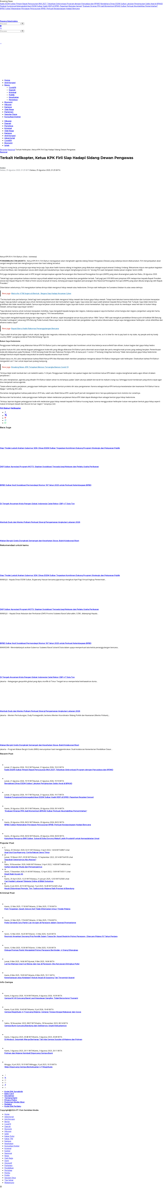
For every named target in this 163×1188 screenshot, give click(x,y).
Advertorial (9, 138)
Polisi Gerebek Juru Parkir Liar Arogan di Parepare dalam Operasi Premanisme (40, 923)
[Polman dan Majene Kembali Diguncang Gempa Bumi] (10, 1048)
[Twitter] (5, 1078)
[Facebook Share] (5, 412)
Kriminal (12, 92)
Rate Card (9, 1094)
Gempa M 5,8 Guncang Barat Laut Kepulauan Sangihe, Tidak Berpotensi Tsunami (41, 998)
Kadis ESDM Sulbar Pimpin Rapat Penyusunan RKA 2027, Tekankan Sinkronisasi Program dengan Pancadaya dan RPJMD (50, 3)
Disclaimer (9, 1096)
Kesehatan (14, 97)
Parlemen (8, 112)
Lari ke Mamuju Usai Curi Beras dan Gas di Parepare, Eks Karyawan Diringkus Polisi (41, 964)
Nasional (3, 152)
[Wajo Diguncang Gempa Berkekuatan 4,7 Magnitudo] (10, 1062)
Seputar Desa (10, 114)
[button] (22, 24)
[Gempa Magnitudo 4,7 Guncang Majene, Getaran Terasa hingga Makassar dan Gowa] (10, 1007)
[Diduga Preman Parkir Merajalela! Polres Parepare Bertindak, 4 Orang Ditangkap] (10, 945)
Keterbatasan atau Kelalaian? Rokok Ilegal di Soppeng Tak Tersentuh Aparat (39, 978)
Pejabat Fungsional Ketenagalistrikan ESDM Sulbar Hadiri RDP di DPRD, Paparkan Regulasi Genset (41, 6)
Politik (12, 95)
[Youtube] (5, 1082)
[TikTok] (5, 1085)
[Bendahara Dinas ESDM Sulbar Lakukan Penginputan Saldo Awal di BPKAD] (10, 778)
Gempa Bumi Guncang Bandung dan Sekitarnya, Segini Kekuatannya (35, 1026)
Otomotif (8, 1163)
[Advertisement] (81, 61)
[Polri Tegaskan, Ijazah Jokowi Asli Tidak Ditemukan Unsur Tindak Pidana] (10, 904)
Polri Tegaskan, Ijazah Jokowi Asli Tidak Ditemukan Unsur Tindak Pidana (37, 909)
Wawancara (9, 1182)
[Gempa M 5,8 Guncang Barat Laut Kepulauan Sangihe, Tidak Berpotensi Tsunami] (10, 993)
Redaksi (3, 168)
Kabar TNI (8, 1138)
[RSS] (5, 1087)
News (7, 85)
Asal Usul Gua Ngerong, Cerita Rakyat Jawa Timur (27, 852)
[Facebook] (5, 1075)
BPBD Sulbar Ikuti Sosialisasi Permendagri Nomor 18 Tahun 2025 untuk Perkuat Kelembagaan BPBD (45, 485)
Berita (7, 1121)
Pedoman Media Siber (14, 1102)
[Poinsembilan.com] (17, 19)
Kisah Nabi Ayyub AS (13, 874)
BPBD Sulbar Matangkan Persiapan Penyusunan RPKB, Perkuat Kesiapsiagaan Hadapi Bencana (40, 8)
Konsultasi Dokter (12, 117)
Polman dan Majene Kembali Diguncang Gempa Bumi (28, 1053)
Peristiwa (13, 100)
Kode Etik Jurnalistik (13, 1092)
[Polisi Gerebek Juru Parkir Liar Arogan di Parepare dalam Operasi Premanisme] (10, 918)
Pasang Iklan (6, 21)
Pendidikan (9, 1168)
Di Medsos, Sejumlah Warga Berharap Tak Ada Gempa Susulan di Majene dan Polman (43, 1039)
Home (7, 80)
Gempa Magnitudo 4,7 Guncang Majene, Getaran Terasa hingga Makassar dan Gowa (42, 1012)
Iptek (6, 145)
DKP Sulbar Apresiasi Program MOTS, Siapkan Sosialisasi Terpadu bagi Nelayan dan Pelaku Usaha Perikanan (49, 467)
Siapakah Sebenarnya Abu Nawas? (20, 860)
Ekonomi (8, 102)
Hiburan (8, 105)
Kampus (8, 107)
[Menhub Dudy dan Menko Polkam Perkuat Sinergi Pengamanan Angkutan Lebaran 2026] (14, 519)
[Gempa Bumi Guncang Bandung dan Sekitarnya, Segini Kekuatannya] (10, 1021)
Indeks (15, 21)
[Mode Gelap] (1, 26)
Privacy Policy (10, 1100)
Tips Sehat (8, 1180)
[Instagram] (5, 1080)
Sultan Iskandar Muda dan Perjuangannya (23, 867)
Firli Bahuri (5, 408)
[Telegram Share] (5, 420)
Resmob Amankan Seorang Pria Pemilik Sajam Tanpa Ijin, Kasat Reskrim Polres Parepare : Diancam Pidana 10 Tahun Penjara (60, 936)
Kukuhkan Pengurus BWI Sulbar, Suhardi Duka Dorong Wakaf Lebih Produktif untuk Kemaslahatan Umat (51, 838)
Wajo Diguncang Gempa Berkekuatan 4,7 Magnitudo (28, 1067)
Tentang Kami (10, 1098)
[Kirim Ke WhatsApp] (5, 423)
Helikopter (16, 408)
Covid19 (12, 88)
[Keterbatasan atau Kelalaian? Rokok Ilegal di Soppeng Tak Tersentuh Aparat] (10, 973)
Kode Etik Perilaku (12, 1106)
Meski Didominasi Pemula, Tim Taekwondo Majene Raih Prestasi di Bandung (39, 888)
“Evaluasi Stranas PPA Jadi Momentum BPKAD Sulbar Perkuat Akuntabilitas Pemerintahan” (120, 6)
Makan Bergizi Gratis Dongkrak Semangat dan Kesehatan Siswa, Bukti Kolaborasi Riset (39, 541)
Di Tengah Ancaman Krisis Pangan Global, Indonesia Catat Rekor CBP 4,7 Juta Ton (37, 504)
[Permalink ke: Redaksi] (2, 165)
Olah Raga (9, 109)
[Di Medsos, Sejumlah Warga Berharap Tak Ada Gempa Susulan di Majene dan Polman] (10, 1034)
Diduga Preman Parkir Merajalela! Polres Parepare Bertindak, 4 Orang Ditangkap (41, 950)
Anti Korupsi (10, 83)
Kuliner (7, 1151)
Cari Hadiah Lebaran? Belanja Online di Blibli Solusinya (28, 881)
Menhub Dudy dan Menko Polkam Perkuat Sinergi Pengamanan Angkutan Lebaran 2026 (40, 522)
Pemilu (7, 1173)
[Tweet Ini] (5, 415)
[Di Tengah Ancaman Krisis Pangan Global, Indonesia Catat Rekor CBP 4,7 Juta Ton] (14, 501)
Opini (6, 1160)
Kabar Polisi (9, 1136)
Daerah (12, 90)
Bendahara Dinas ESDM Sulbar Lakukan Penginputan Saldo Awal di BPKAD (131, 3)
